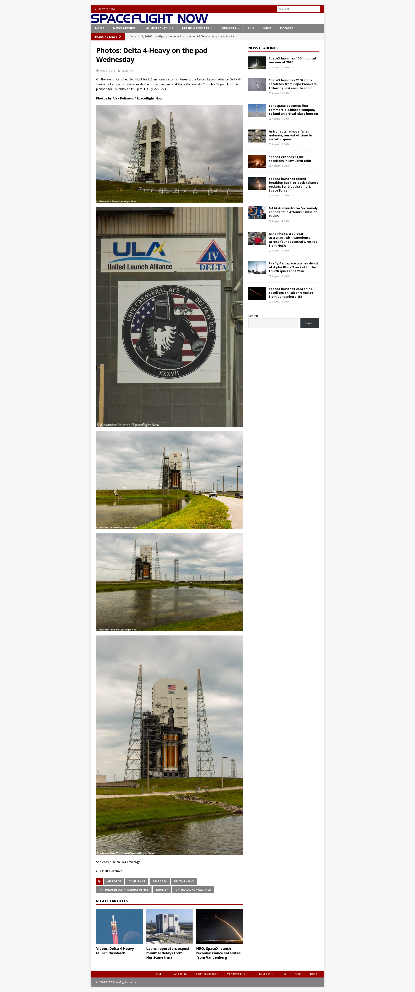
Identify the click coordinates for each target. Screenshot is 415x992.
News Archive (124, 28)
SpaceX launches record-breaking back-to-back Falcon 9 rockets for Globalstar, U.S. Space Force (293, 185)
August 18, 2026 (280, 144)
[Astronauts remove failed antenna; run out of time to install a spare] (257, 136)
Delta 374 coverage (126, 862)
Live (251, 28)
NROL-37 (162, 889)
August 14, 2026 (280, 221)
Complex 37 (137, 881)
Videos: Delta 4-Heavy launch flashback (115, 950)
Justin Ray (127, 70)
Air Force (114, 881)
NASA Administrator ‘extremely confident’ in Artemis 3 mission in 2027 (293, 212)
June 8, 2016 (107, 70)
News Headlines (263, 48)
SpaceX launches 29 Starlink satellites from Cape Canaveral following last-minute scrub (293, 84)
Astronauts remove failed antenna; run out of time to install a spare (290, 135)
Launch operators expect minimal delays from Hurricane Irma (168, 953)
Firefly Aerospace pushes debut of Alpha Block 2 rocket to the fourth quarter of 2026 (293, 267)
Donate (286, 28)
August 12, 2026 (280, 250)
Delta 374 (159, 881)
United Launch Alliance (193, 889)
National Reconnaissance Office (123, 889)
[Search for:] (298, 9)
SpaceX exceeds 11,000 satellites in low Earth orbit (290, 159)
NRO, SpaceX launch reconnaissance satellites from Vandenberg (218, 953)
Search (253, 316)
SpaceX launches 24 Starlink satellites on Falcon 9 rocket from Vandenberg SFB (291, 293)
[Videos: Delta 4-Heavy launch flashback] (119, 926)
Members (228, 28)
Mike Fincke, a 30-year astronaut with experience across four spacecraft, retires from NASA (293, 240)
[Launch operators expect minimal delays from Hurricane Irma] (169, 926)
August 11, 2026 (280, 276)
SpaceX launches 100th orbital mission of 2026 (292, 60)
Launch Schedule (158, 28)
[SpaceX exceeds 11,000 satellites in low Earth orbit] (257, 161)
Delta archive (112, 871)
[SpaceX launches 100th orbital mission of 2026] (257, 62)
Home (99, 28)
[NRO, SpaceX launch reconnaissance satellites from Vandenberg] (219, 926)
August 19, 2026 (280, 118)
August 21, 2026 (280, 67)
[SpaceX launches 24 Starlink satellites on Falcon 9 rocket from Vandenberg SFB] (257, 293)
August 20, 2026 (280, 93)
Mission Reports (195, 28)
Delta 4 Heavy (184, 881)
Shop (267, 28)
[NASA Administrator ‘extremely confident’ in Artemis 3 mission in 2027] (257, 212)
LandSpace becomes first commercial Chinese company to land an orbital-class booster (293, 109)
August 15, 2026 (280, 195)
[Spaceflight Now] (149, 21)
